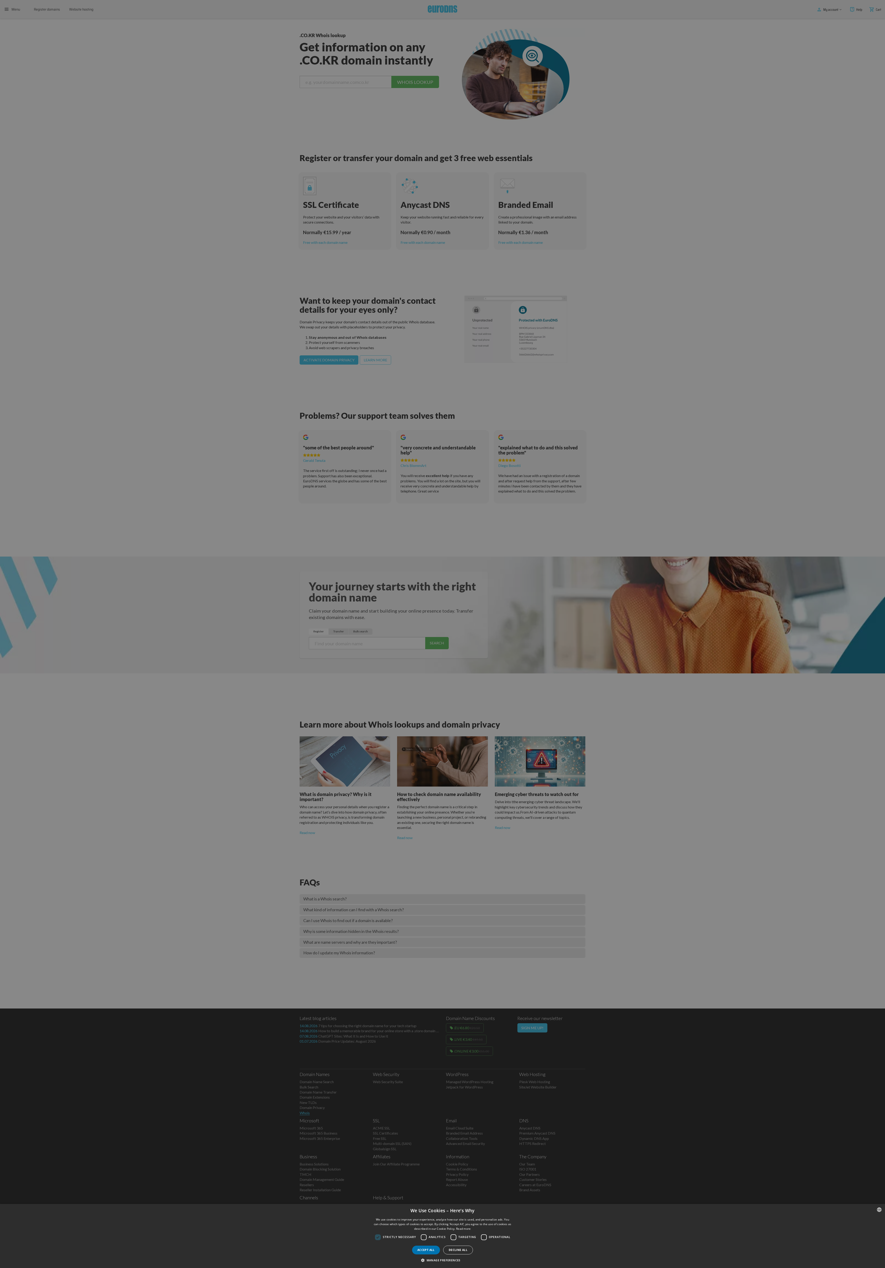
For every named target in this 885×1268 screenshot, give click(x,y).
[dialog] (442, 1236)
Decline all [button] (458, 1250)
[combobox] (879, 1209)
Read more (463, 1229)
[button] (442, 1260)
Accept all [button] (426, 1250)
